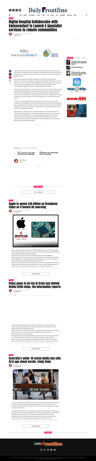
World (75, 15)
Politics (38, 15)
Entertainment (32, 15)
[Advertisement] (48, 3)
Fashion (52, 15)
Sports (43, 15)
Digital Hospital (26, 148)
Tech (48, 15)
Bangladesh (69, 15)
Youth (57, 15)
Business (25, 15)
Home (20, 15)
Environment (62, 15)
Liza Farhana (17, 34)
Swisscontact (34, 148)
